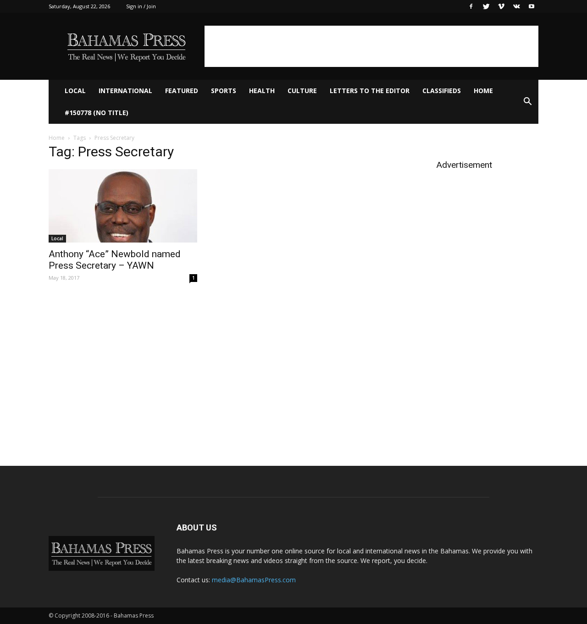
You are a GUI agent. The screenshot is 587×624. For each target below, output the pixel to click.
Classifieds (441, 90)
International (125, 90)
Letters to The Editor (370, 90)
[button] (527, 102)
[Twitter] (486, 6)
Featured (181, 90)
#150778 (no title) (96, 112)
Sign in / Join (141, 6)
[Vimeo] (501, 6)
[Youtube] (531, 6)
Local (75, 90)
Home (483, 90)
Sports (223, 90)
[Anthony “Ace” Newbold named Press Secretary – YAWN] (123, 206)
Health (262, 90)
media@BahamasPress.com (254, 579)
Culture (302, 90)
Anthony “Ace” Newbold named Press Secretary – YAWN (115, 259)
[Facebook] (471, 6)
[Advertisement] (371, 46)
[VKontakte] (516, 6)
